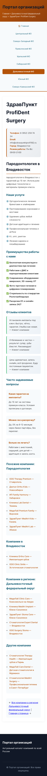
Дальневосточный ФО (23, 71)
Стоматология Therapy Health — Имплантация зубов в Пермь (20, 658)
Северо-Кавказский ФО (23, 87)
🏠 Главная (23, 26)
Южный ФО (23, 79)
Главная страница (18, 713)
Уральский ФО (23, 56)
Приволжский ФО (23, 49)
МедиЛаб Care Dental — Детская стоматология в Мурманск (21, 670)
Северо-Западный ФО (23, 41)
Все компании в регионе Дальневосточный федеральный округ (23, 706)
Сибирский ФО (23, 64)
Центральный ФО (24, 33)
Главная (6, 13)
